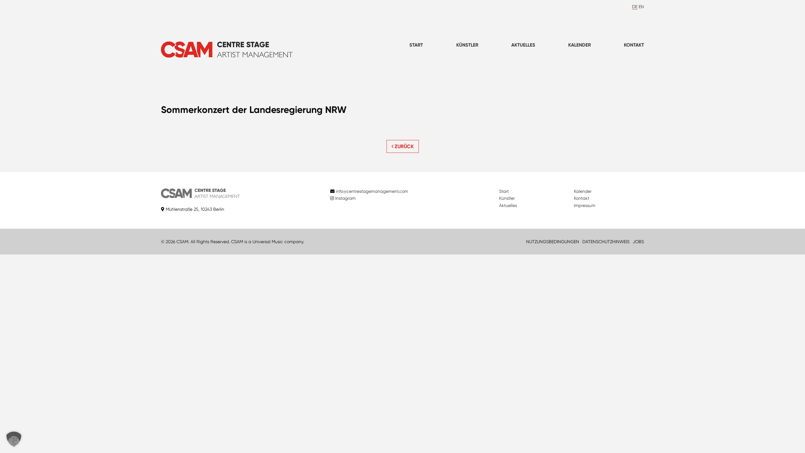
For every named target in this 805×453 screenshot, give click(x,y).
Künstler (467, 45)
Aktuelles (523, 45)
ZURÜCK (403, 146)
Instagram (345, 198)
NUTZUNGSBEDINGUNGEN (552, 241)
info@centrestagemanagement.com (372, 191)
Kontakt (634, 45)
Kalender (579, 45)
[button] (14, 439)
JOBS (638, 241)
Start (416, 45)
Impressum (584, 205)
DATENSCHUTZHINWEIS (606, 241)
